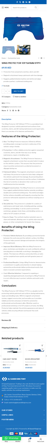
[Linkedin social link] (26, 2)
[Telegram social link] (29, 2)
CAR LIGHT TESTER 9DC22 (10, 360)
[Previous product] (38, 58)
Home (4, 58)
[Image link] (14, 379)
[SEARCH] (35, 7)
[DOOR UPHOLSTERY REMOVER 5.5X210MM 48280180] (34, 349)
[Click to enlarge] (5, 39)
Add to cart (19, 91)
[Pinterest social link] (23, 2)
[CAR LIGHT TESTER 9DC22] (12, 349)
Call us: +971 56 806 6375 (13, 399)
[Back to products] (41, 58)
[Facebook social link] (17, 2)
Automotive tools (14, 58)
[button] (4, 28)
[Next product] (44, 58)
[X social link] (20, 2)
